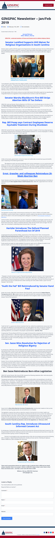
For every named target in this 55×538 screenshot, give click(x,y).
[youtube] (53, 532)
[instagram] (48, 532)
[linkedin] (51, 532)
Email (3, 505)
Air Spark (38, 534)
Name (3, 499)
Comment (4, 490)
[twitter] (46, 532)
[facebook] (44, 532)
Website (3, 511)
